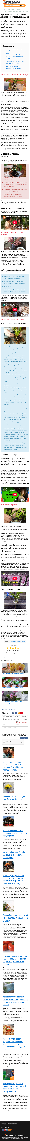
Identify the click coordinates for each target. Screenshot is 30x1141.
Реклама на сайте (6, 1127)
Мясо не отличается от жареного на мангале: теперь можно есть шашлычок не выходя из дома (14, 1044)
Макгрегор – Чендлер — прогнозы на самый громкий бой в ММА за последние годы (13, 766)
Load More (15, 1115)
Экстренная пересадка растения (16, 54)
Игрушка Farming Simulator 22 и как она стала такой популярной (15, 855)
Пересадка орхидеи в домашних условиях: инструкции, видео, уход (15, 11)
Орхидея (18, 9)
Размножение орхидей (12, 66)
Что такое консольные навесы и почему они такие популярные (15, 833)
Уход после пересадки (13, 68)
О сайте (4, 1124)
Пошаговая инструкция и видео (14, 61)
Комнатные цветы (10, 9)
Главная (3, 9)
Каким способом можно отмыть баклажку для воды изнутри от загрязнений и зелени (15, 1000)
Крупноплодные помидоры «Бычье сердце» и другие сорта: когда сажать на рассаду (15, 960)
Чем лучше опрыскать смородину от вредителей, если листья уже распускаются (15, 1087)
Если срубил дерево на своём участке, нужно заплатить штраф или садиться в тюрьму (13, 879)
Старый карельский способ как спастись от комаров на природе (15, 918)
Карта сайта (5, 1126)
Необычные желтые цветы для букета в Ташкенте (15, 798)
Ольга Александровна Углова (17, 641)
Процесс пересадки (12, 63)
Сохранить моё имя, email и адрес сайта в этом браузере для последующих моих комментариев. (14, 734)
